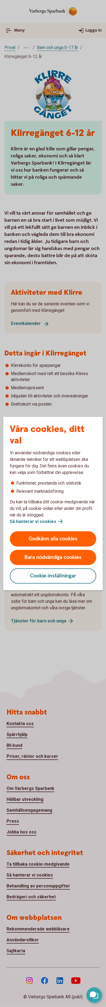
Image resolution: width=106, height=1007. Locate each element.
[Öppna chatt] (94, 995)
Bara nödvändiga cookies (53, 557)
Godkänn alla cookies (53, 539)
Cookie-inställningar (53, 576)
